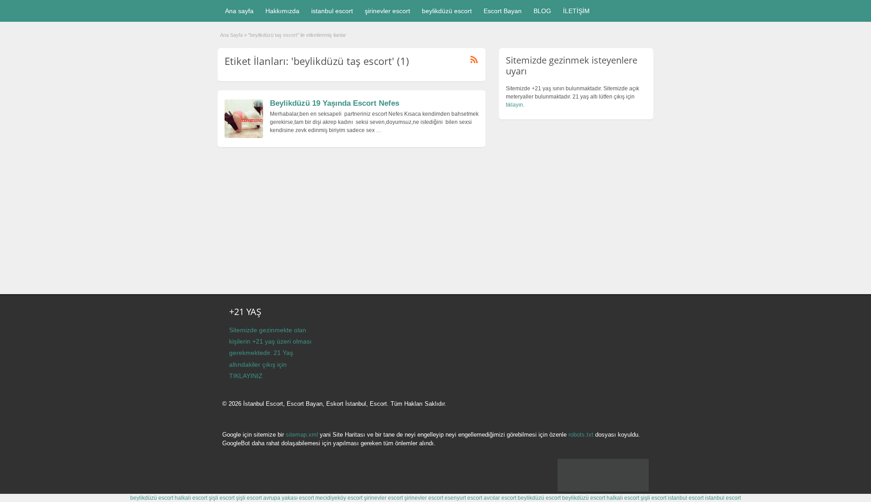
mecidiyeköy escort (338, 498)
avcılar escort (500, 498)
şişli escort (222, 498)
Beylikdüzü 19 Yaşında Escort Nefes (334, 103)
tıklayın (514, 105)
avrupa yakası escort (288, 498)
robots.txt (580, 434)
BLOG (542, 11)
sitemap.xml (302, 434)
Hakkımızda (282, 11)
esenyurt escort (463, 498)
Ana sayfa (239, 11)
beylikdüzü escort (447, 11)
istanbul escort (332, 11)
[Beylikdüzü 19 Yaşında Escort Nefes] (244, 136)
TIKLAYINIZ (246, 375)
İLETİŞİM (576, 11)
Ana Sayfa (231, 35)
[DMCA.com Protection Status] (603, 490)
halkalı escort (191, 498)
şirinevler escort (387, 11)
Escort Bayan (503, 11)
